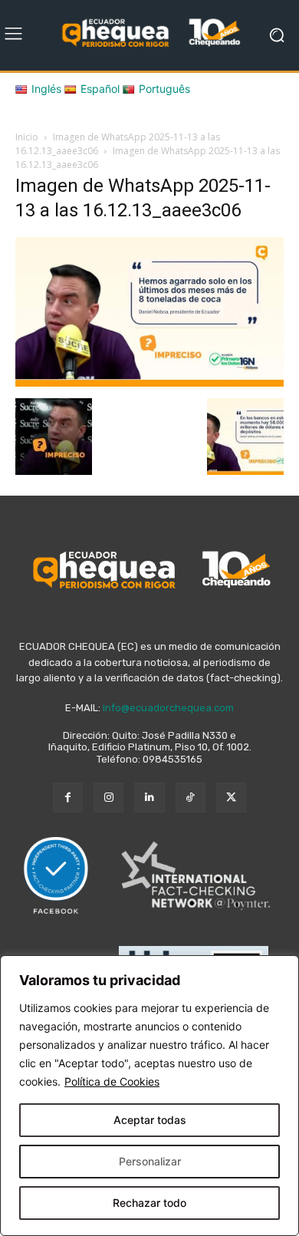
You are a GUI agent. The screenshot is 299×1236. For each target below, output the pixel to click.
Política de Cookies (111, 1081)
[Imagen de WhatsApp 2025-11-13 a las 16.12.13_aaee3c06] (149, 382)
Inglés (46, 88)
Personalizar (150, 1161)
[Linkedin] (149, 797)
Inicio (26, 136)
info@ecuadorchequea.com (168, 708)
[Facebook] (68, 797)
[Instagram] (108, 797)
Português (164, 88)
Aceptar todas (149, 1119)
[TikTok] (190, 797)
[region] (149, 1095)
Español (100, 88)
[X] (231, 797)
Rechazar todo (149, 1202)
